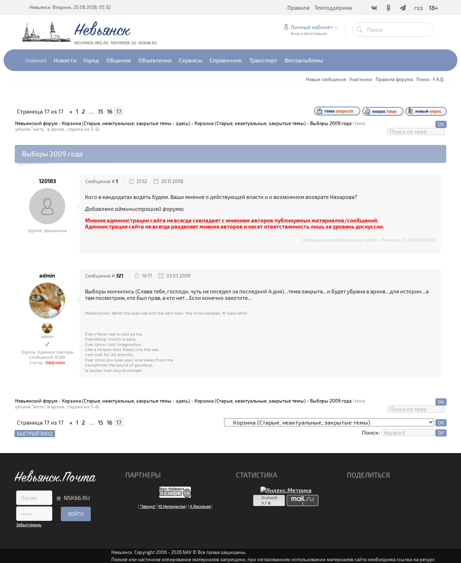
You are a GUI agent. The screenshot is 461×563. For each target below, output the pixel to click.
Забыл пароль (28, 524)
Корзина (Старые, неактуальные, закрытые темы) (250, 123)
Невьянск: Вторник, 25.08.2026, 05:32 (70, 7)
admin (47, 275)
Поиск (423, 79)
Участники (360, 79)
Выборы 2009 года (331, 123)
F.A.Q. (438, 79)
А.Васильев (200, 506)
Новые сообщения (326, 79)
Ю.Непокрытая (171, 506)
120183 (47, 181)
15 (100, 111)
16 (109, 111)
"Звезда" (148, 506)
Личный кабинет (312, 27)
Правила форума (394, 79)
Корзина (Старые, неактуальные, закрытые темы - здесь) (126, 123)
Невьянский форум (36, 123)
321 (120, 276)
